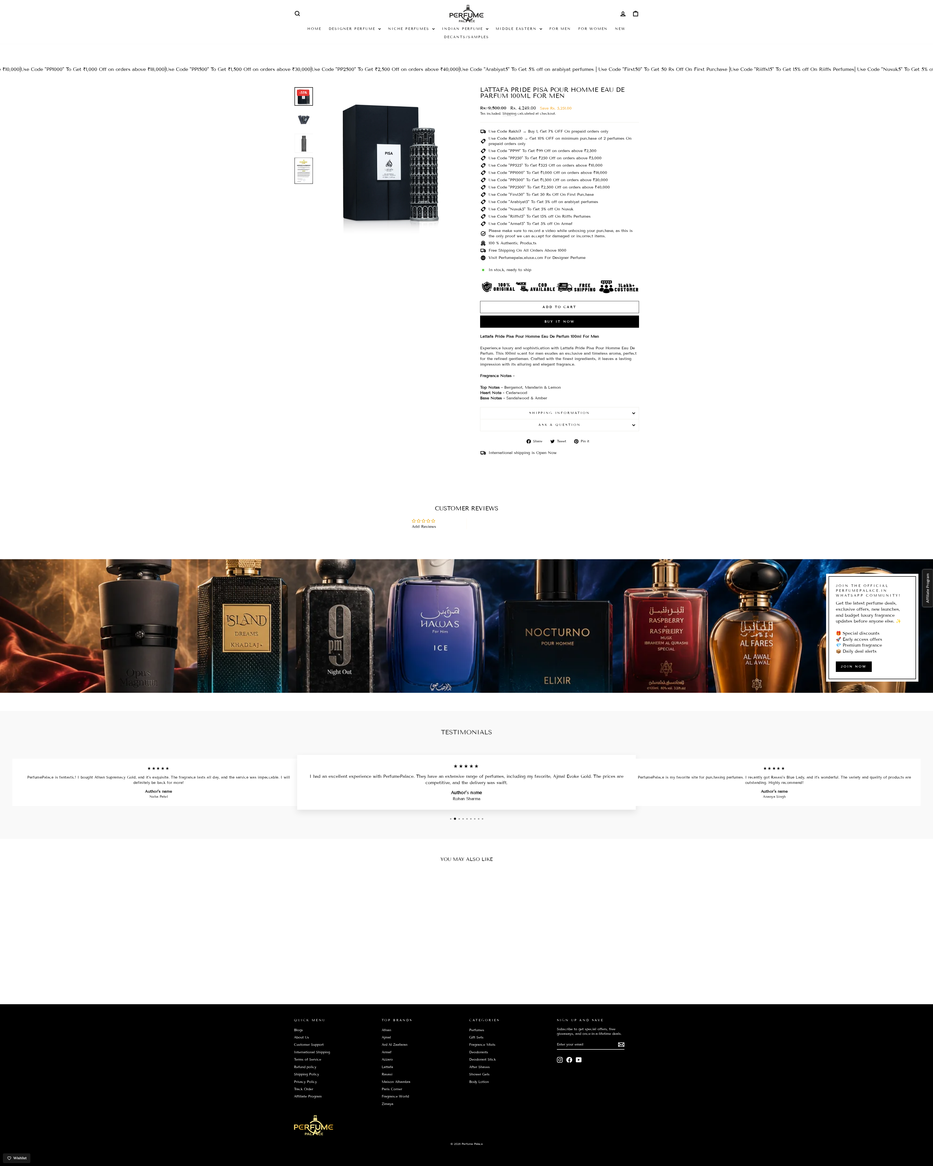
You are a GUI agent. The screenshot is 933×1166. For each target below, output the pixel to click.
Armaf (386, 1052)
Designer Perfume (353, 29)
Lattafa (387, 1067)
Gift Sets (476, 1037)
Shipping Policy (306, 1074)
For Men (560, 29)
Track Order (303, 1089)
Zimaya (387, 1104)
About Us (301, 1037)
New (620, 29)
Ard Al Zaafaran (394, 1045)
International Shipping (312, 1052)
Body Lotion (479, 1082)
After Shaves (479, 1067)
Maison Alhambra (396, 1082)
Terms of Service (307, 1059)
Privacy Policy (305, 1082)
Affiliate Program (308, 1096)
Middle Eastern (517, 29)
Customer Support (309, 1045)
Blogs (298, 1030)
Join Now (854, 667)
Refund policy (305, 1067)
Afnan (386, 1030)
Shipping (509, 113)
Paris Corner (392, 1089)
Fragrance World (395, 1096)
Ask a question (559, 425)
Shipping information (559, 413)
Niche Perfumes (409, 29)
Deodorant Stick (482, 1059)
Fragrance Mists (482, 1045)
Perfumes (476, 1030)
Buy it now (559, 322)
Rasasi (387, 1074)
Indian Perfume (463, 29)
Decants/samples (466, 37)
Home (314, 29)
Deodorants (478, 1052)
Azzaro (387, 1059)
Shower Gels (479, 1074)
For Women (593, 29)
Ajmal (386, 1037)
